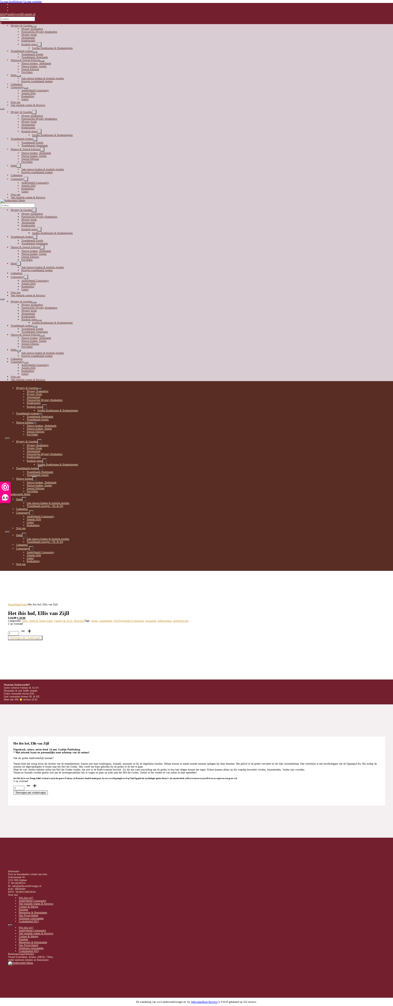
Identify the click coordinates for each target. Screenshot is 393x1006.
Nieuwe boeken (24, 422)
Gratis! (25, 99)
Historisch (79, 620)
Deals (14, 75)
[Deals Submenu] (19, 76)
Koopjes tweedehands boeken (37, 81)
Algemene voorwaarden (31, 918)
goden (94, 620)
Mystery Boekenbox (32, 28)
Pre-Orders (27, 72)
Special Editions (30, 69)
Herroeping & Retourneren (33, 912)
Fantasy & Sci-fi (63, 620)
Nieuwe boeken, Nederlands (36, 63)
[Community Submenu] (26, 88)
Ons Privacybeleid (28, 915)
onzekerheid (105, 620)
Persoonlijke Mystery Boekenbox (39, 31)
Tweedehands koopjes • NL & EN (45, 505)
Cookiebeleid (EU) (29, 921)
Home (11, 604)
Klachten (23, 909)
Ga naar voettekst (32, 1)
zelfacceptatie (164, 620)
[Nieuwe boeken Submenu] (34, 423)
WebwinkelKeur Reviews (204, 1001)
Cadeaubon (16, 84)
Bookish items (29, 44)
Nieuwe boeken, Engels (34, 66)
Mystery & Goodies (21, 25)
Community (17, 87)
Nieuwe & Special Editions (25, 60)
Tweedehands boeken (22, 51)
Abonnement (28, 37)
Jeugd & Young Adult (41, 620)
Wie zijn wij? (26, 897)
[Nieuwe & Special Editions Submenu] (42, 61)
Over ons (15, 102)
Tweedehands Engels (32, 54)
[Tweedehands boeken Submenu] (35, 52)
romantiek (150, 620)
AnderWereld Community (35, 90)
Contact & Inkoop (28, 906)
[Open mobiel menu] (2, 109)
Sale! (24, 604)
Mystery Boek (29, 34)
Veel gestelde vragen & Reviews (28, 105)
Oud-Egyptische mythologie (128, 620)
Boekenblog (27, 96)
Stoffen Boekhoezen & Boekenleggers (52, 48)
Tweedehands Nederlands (34, 57)
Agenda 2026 (28, 93)
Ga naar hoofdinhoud (11, 1)
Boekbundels (28, 40)
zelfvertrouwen (180, 620)
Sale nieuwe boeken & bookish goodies (42, 78)
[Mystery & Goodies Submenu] (34, 26)
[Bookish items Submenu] (39, 44)
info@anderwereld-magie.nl (17, 14)
